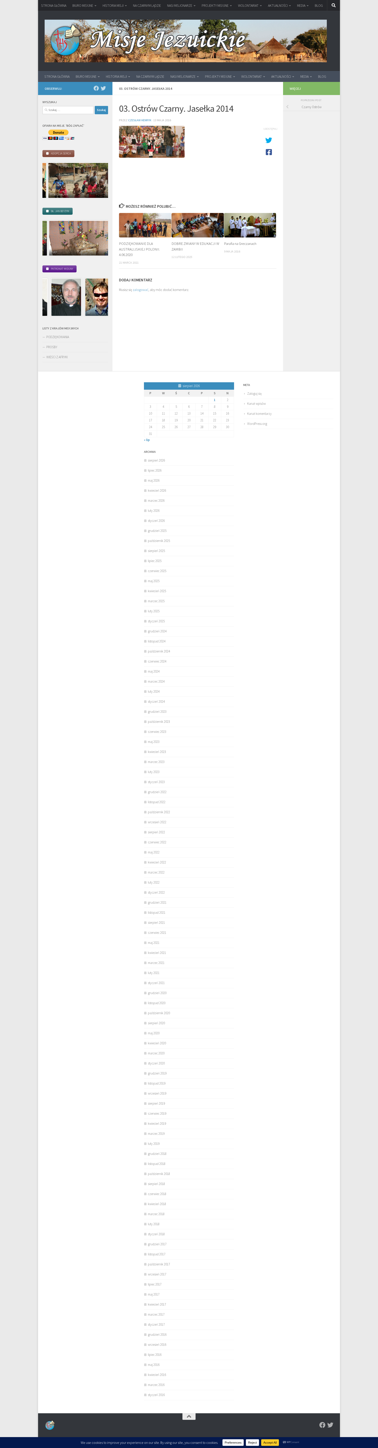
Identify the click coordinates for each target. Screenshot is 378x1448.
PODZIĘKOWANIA (57, 337)
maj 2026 (153, 480)
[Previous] (51, 180)
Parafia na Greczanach (240, 243)
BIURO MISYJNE (82, 5)
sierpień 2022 (156, 832)
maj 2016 (153, 1365)
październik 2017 (159, 1264)
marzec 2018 (156, 1214)
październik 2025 (159, 541)
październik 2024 (159, 651)
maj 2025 (153, 581)
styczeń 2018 (156, 1234)
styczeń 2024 (156, 701)
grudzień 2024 (157, 631)
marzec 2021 (156, 963)
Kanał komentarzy (259, 414)
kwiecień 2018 (157, 1204)
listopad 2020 (156, 1003)
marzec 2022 (156, 872)
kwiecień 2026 (157, 490)
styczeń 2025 (156, 621)
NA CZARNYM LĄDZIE (147, 5)
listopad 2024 (156, 641)
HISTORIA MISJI (113, 5)
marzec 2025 (156, 601)
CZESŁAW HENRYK (139, 120)
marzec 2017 (156, 1314)
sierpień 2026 (156, 460)
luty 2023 (153, 772)
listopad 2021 (156, 912)
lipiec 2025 (154, 561)
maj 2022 (153, 852)
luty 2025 (153, 611)
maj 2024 (153, 671)
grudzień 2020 (157, 993)
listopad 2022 (156, 802)
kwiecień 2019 (157, 1123)
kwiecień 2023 (157, 752)
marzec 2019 (156, 1133)
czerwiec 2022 (157, 842)
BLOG (319, 5)
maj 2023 (153, 742)
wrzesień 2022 (157, 822)
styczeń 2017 (156, 1324)
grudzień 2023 (157, 711)
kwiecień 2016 (157, 1375)
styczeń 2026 (156, 521)
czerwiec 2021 (157, 933)
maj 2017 (153, 1294)
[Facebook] (96, 88)
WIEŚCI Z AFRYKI (57, 357)
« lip (147, 440)
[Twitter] (103, 88)
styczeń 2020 (156, 1063)
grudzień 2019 (157, 1073)
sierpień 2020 (156, 1023)
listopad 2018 (156, 1164)
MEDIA (301, 5)
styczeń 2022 (156, 892)
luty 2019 (153, 1144)
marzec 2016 (156, 1385)
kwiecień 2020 (157, 1043)
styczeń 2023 (156, 782)
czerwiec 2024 (157, 661)
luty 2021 (153, 973)
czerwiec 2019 (157, 1113)
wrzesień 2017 (157, 1274)
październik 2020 (159, 1013)
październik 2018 (159, 1174)
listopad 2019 (156, 1083)
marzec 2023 (156, 762)
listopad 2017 (156, 1254)
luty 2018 (153, 1224)
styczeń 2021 (156, 983)
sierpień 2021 (156, 922)
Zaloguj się (254, 393)
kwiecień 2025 (157, 591)
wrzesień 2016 (157, 1344)
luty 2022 (153, 882)
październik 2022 (159, 812)
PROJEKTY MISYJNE (215, 5)
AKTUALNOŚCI (278, 5)
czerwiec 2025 (157, 571)
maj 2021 (153, 943)
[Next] (99, 180)
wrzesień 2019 (157, 1093)
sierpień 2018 (156, 1184)
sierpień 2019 (156, 1103)
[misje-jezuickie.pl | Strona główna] (186, 41)
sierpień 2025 (156, 551)
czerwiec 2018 (157, 1194)
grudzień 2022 (157, 792)
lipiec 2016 (154, 1355)
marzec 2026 (156, 500)
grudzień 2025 (157, 531)
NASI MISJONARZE (179, 5)
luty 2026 (153, 511)
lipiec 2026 (154, 470)
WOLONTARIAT (248, 5)
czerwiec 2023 (157, 732)
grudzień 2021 (157, 902)
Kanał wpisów (256, 403)
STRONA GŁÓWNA (53, 5)
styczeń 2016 (156, 1395)
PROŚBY (51, 347)
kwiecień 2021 (157, 953)
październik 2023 (159, 722)
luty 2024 (153, 691)
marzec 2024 (156, 681)
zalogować (140, 289)
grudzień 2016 (157, 1334)
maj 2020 (153, 1033)
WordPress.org (257, 424)
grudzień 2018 (157, 1154)
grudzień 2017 (157, 1244)
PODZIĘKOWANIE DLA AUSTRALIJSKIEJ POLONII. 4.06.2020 (139, 249)
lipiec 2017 (154, 1284)
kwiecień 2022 (157, 862)
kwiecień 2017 (157, 1304)
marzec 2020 (156, 1053)
